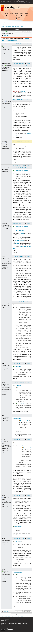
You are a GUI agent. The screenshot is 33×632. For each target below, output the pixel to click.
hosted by (3, 1)
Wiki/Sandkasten (19, 240)
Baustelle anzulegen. (23, 229)
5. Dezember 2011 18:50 (18, 363)
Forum (11, 13)
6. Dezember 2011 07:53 (18, 382)
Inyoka (7, 619)
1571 (7, 265)
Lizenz (2, 625)
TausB (3, 256)
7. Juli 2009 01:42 (17, 44)
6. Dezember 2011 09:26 (18, 415)
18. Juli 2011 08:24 (17, 223)
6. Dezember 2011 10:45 (18, 538)
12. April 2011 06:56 (17, 99)
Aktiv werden (8, 26)
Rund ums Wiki (15, 26)
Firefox (21, 26)
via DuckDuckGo (28, 22)
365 (7, 369)
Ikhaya (21, 13)
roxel (3, 363)
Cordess (4, 166)
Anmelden (23, 2)
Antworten (5, 35)
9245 (7, 228)
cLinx (3, 44)
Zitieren (28, 44)
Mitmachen (16, 17)
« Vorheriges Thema (16, 614)
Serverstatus (23, 625)
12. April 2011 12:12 (17, 141)
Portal (6, 13)
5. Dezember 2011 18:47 (18, 301)
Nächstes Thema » (27, 614)
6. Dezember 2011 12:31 (18, 569)
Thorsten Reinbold (18, 170)
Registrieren (29, 2)
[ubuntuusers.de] (11, 8)
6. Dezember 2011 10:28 (18, 495)
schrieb (26, 170)
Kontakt (6, 625)
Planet (26, 13)
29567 (7, 148)
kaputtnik (23, 91)
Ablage (22, 233)
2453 (7, 53)
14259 (7, 307)
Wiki (16, 13)
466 (7, 171)
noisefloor (4, 141)
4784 (7, 70)
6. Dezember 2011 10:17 (18, 439)
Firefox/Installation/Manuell (9, 40)
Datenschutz (11, 625)
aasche (3, 302)
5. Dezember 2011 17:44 (18, 256)
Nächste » (28, 31)
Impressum (17, 625)
